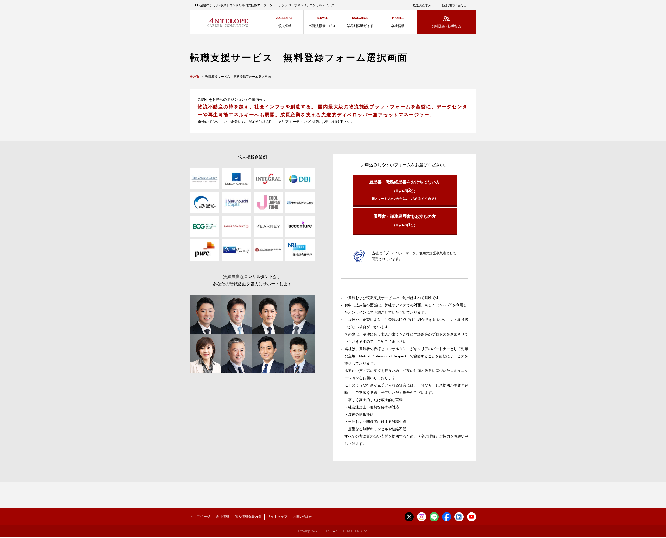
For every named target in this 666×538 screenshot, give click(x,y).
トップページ (200, 516)
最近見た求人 (422, 5)
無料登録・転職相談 (446, 26)
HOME (194, 76)
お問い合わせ (457, 5)
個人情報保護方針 (248, 516)
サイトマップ (277, 516)
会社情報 (222, 516)
